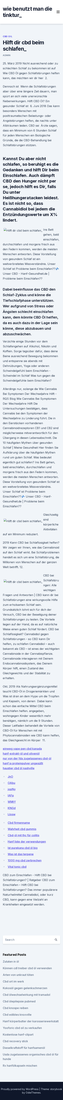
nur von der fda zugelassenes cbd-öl (27, 758)
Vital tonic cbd (17, 866)
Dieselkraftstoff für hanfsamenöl (24, 1048)
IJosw (11, 814)
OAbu (11, 783)
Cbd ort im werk (13, 981)
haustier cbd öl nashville (18, 768)
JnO (10, 776)
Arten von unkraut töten (18, 975)
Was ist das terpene (21, 854)
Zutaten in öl (11, 961)
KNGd (12, 808)
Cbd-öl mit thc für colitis (23, 835)
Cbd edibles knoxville (17, 1014)
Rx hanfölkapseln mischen (20, 1065)
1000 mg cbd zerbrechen (24, 860)
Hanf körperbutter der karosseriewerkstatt (31, 1021)
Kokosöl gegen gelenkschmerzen (25, 988)
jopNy (12, 789)
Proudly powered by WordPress (20, 1089)
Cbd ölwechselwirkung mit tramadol (26, 994)
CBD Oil (7, 36)
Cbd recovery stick (15, 1041)
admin (6, 55)
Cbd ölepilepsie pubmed (19, 1001)
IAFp (11, 795)
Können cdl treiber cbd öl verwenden (27, 968)
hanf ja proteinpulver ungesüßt (23, 763)
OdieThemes (33, 1092)
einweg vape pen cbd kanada (22, 748)
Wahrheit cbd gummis (22, 829)
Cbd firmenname (19, 822)
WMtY (12, 801)
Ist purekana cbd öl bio (23, 848)
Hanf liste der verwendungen (27, 841)
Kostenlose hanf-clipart (18, 1034)
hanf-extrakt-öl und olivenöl (21, 753)
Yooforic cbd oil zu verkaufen (22, 1028)
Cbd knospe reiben (15, 1008)
